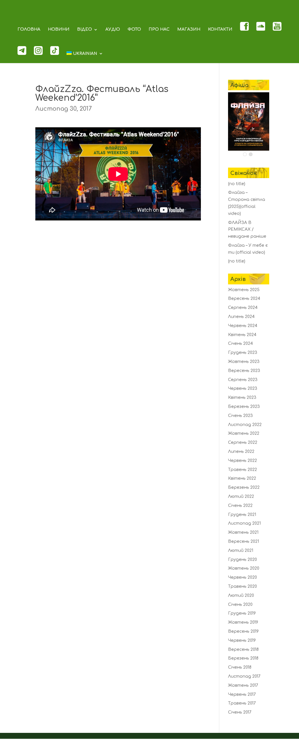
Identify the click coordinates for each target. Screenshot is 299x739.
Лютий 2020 (241, 595)
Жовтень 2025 (244, 290)
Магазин (188, 29)
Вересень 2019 (243, 631)
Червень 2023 (242, 388)
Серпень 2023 (243, 380)
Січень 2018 (239, 667)
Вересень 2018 (243, 649)
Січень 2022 (240, 505)
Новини (58, 29)
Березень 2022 (244, 487)
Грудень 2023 (242, 352)
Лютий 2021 (240, 550)
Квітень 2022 (242, 478)
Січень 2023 (240, 415)
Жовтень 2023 (244, 361)
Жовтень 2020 (243, 568)
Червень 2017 (242, 694)
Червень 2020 (242, 577)
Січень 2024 (240, 343)
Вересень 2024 (244, 298)
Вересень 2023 (244, 370)
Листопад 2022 (245, 424)
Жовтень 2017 (243, 685)
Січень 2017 (239, 712)
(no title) (236, 184)
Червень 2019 (242, 640)
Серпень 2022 (242, 442)
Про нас (159, 29)
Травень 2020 (242, 586)
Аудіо (112, 29)
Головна (29, 29)
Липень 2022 (241, 451)
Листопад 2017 (244, 676)
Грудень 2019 (242, 613)
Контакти (220, 29)
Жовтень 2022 (243, 433)
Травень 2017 (242, 703)
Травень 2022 (242, 469)
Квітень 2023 (242, 397)
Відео (84, 29)
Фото (134, 29)
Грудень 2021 (242, 514)
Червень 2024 (242, 326)
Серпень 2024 (243, 307)
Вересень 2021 (243, 541)
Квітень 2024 (242, 335)
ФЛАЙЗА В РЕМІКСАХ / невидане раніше (247, 229)
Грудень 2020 (242, 559)
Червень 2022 (242, 460)
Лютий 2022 (241, 496)
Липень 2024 (241, 316)
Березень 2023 (244, 406)
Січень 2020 (240, 604)
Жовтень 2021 (243, 532)
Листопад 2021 (244, 523)
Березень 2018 (243, 658)
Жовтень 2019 (243, 622)
